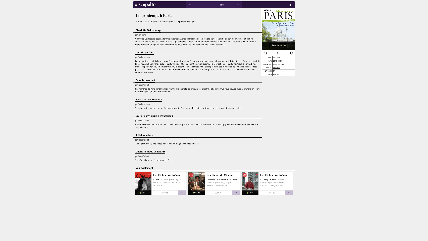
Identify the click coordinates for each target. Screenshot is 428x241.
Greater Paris (279, 64)
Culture (276, 68)
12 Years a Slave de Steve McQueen (222, 179)
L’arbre (156, 179)
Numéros (142, 21)
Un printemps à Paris (186, 21)
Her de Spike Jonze (268, 179)
